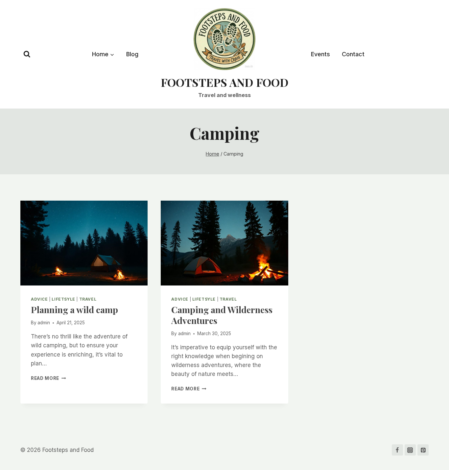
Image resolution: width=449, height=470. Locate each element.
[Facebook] (397, 450)
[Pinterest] (423, 450)
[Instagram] (410, 450)
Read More (48, 378)
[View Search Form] (27, 54)
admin (43, 322)
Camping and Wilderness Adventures (221, 315)
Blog (132, 54)
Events (320, 54)
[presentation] (84, 243)
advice (39, 299)
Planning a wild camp (74, 309)
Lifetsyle (63, 299)
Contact (353, 54)
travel (88, 299)
